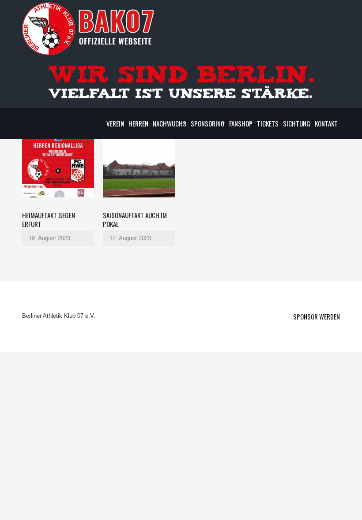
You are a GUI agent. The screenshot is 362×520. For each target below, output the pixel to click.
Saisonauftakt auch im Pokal (135, 219)
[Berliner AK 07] (88, 28)
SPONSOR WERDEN (316, 316)
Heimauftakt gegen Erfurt (48, 219)
